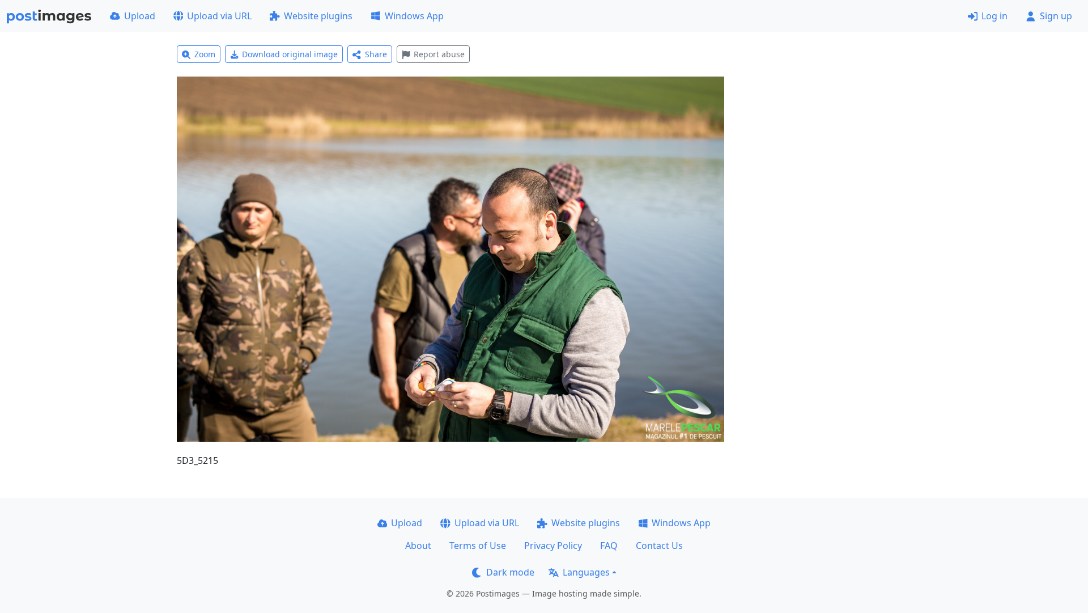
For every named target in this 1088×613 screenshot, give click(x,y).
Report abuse (439, 54)
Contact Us (659, 545)
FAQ (609, 545)
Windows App (414, 16)
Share (376, 54)
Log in (994, 16)
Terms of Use (477, 545)
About (418, 545)
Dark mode (510, 572)
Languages (586, 572)
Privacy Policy (553, 545)
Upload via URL (219, 16)
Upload (139, 16)
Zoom (204, 54)
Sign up (1056, 16)
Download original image (290, 54)
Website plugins (318, 16)
